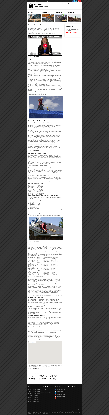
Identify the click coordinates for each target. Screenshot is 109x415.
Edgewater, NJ (32, 379)
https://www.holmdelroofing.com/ (46, 392)
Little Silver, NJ (53, 379)
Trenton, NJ (52, 378)
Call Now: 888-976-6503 (33, 57)
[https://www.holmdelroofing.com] (38, 8)
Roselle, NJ (31, 375)
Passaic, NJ (31, 376)
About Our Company (72, 3)
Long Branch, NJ (42, 378)
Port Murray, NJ (42, 379)
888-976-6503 (69, 1)
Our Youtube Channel (61, 394)
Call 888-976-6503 (71, 32)
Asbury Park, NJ (53, 375)
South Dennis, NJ (43, 376)
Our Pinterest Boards (61, 396)
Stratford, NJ (53, 376)
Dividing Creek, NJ (32, 378)
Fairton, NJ (41, 375)
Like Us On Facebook (61, 389)
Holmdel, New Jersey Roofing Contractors (59, 3)
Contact (78, 3)
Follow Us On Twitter (61, 391)
